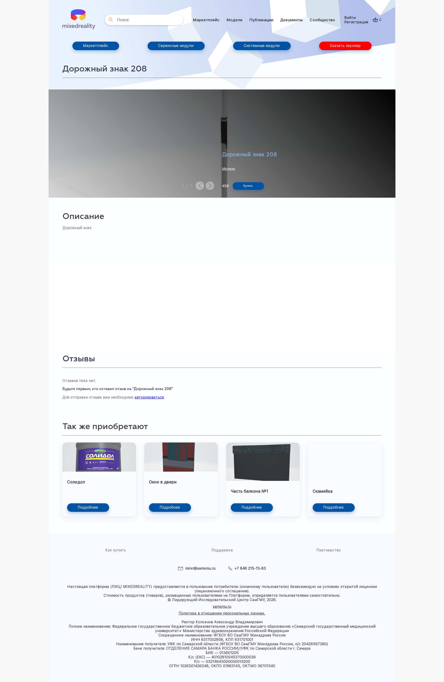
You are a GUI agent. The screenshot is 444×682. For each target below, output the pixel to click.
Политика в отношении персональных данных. (222, 613)
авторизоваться (149, 397)
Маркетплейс (206, 20)
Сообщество (322, 20)
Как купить (115, 550)
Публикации (261, 20)
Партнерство (328, 550)
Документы (291, 20)
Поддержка (222, 550)
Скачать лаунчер (345, 45)
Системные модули (262, 45)
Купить (248, 185)
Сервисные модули (176, 45)
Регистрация (356, 22)
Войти (350, 17)
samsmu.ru (222, 606)
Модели (234, 20)
